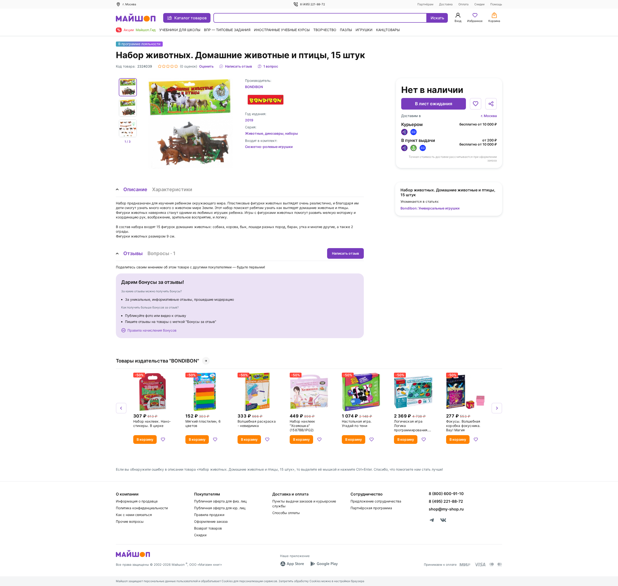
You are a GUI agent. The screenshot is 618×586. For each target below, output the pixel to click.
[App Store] (292, 564)
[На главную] (135, 18)
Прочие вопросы (130, 521)
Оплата (463, 4)
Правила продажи (209, 515)
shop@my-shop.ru (446, 509)
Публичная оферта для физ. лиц (220, 501)
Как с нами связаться (134, 515)
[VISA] (480, 564)
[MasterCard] (491, 564)
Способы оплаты (286, 513)
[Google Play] (324, 564)
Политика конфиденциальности (142, 508)
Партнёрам (425, 4)
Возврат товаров (208, 528)
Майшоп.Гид (146, 30)
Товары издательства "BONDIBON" (157, 361)
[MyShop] (133, 556)
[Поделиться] (491, 104)
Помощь (496, 4)
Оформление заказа (211, 521)
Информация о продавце (137, 501)
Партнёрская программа (371, 508)
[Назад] (121, 408)
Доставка (446, 4)
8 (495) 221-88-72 (312, 4)
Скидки (479, 4)
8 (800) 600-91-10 (446, 493)
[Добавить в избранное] (475, 104)
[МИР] (465, 564)
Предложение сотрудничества (376, 501)
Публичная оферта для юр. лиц (220, 508)
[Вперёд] (497, 408)
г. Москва (489, 116)
